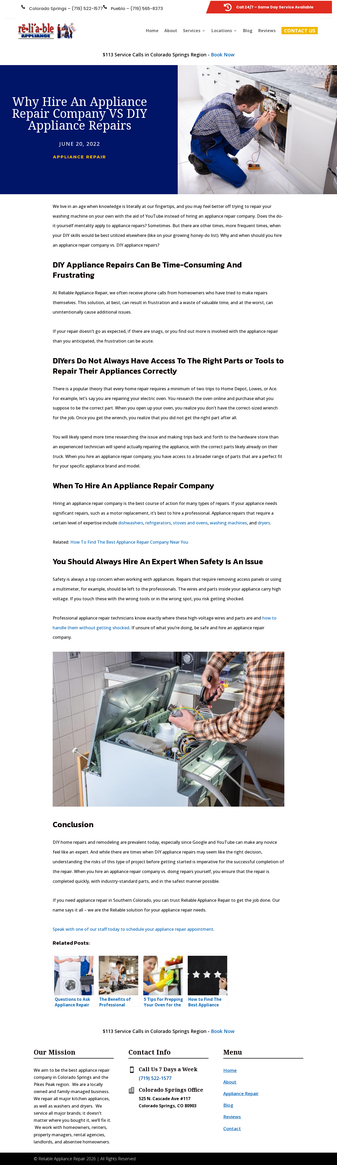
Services (191, 30)
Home (152, 30)
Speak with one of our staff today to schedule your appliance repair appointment (133, 929)
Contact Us (299, 30)
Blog (247, 30)
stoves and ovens (190, 523)
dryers (264, 523)
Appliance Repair (79, 156)
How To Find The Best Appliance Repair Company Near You (129, 542)
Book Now (223, 54)
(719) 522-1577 (155, 1078)
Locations (221, 30)
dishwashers (130, 523)
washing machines (228, 523)
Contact (232, 1128)
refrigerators (158, 523)
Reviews (267, 30)
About (170, 30)
